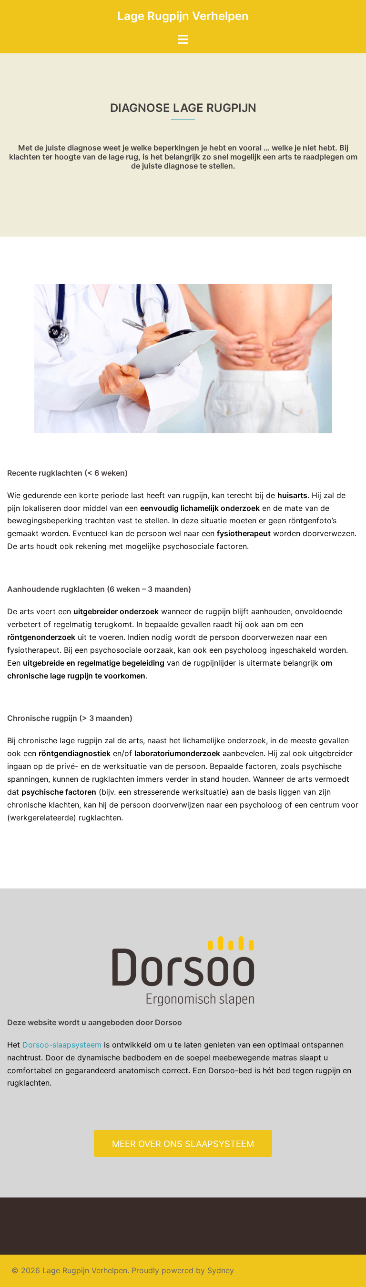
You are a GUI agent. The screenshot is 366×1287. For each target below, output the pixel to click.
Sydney (220, 1270)
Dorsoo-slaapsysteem (62, 1044)
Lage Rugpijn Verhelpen (183, 16)
